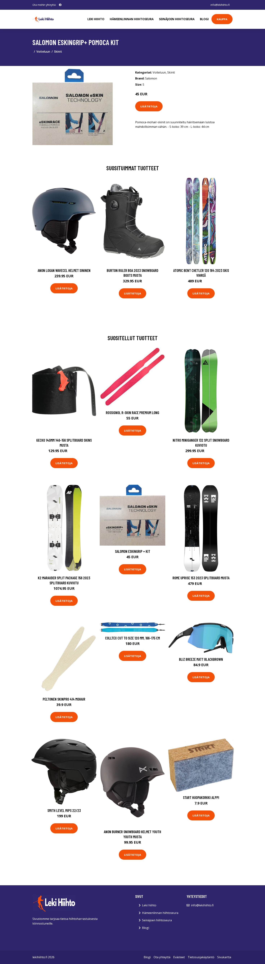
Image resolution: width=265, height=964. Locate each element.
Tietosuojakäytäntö (201, 957)
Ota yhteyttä (162, 957)
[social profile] (60, 4)
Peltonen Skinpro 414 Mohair (64, 699)
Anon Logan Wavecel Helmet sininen (64, 270)
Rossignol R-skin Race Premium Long (132, 412)
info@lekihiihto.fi (220, 4)
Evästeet (179, 957)
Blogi (204, 19)
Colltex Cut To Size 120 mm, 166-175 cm (132, 638)
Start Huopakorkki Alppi (201, 797)
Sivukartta (224, 957)
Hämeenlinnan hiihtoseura (132, 19)
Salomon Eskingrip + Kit (132, 551)
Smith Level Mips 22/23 (64, 810)
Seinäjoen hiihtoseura (177, 19)
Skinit (58, 52)
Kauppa (222, 19)
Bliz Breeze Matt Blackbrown (201, 659)
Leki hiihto (95, 19)
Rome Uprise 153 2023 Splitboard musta (201, 578)
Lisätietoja (148, 106)
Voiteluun (43, 52)
